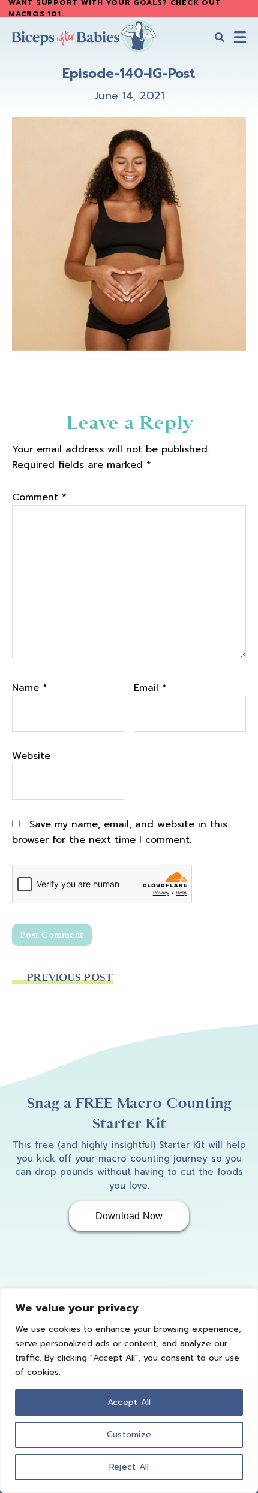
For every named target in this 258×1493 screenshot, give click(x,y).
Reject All (129, 1467)
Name (29, 688)
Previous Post (70, 977)
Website (31, 756)
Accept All (129, 1402)
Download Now (129, 1216)
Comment (39, 497)
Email (150, 688)
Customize (129, 1434)
